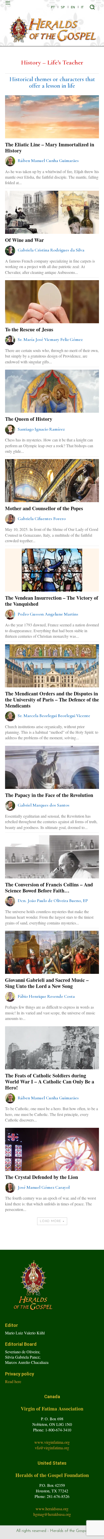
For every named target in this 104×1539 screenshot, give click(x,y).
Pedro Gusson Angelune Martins (48, 614)
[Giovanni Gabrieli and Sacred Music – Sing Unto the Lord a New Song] (52, 966)
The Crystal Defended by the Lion (41, 1177)
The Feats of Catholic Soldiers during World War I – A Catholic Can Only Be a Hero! (49, 1081)
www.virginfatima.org (52, 1442)
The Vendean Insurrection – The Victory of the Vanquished (51, 600)
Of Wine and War (24, 240)
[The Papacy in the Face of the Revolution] (52, 781)
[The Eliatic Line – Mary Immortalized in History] (52, 130)
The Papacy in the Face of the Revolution (49, 795)
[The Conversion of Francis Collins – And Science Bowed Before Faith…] (52, 870)
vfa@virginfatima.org (52, 1447)
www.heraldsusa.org (52, 1508)
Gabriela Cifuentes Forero (42, 518)
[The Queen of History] (52, 405)
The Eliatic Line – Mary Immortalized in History (49, 147)
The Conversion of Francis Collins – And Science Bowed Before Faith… (49, 887)
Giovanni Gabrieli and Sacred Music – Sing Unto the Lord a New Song (47, 983)
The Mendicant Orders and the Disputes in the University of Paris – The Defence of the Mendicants (52, 699)
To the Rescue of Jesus (29, 329)
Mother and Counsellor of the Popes (44, 508)
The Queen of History (28, 419)
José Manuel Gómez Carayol (44, 1187)
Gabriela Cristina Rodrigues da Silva (51, 250)
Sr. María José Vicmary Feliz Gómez (50, 339)
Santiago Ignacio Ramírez (41, 429)
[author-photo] (11, 161)
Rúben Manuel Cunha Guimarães (48, 160)
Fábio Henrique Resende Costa (46, 996)
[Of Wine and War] (52, 226)
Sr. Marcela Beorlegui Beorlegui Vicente (54, 715)
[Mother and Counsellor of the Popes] (52, 494)
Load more (50, 1221)
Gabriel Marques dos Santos (43, 805)
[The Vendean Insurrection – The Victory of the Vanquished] (52, 584)
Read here (13, 1381)
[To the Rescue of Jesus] (52, 315)
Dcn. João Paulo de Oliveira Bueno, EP (53, 900)
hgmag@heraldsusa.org (52, 1514)
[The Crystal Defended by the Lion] (52, 1163)
